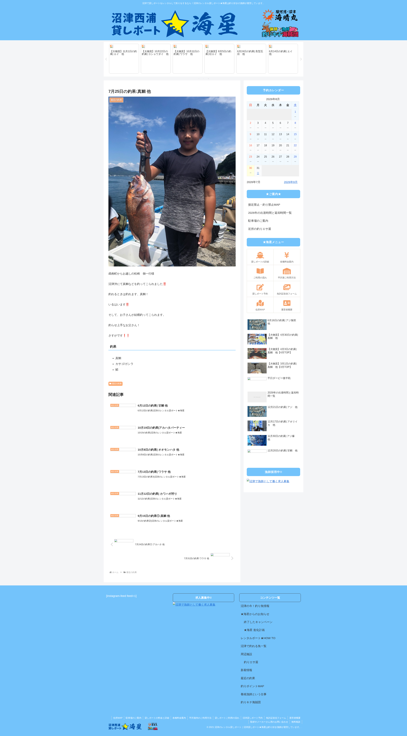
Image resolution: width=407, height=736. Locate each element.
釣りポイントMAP (252, 686)
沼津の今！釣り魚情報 (255, 606)
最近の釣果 (117, 383)
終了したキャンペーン (258, 622)
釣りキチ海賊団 (251, 702)
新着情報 (246, 670)
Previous (106, 59)
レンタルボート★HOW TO (258, 638)
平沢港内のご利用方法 (200, 718)
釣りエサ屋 (251, 662)
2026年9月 (291, 182)
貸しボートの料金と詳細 (157, 718)
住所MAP (117, 718)
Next (301, 59)
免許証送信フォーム (276, 718)
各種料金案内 (179, 718)
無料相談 (295, 722)
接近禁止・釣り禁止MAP (264, 204)
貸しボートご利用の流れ (227, 718)
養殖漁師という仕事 (253, 694)
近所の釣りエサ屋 (259, 228)
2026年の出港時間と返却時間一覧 (270, 212)
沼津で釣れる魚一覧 (253, 646)
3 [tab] (208, 78)
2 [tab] (203, 78)
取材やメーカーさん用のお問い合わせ (269, 722)
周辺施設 (246, 654)
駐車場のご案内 (258, 220)
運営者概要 (294, 718)
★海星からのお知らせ (255, 614)
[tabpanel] (124, 59)
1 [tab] (198, 78)
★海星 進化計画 (254, 630)
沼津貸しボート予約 (253, 718)
